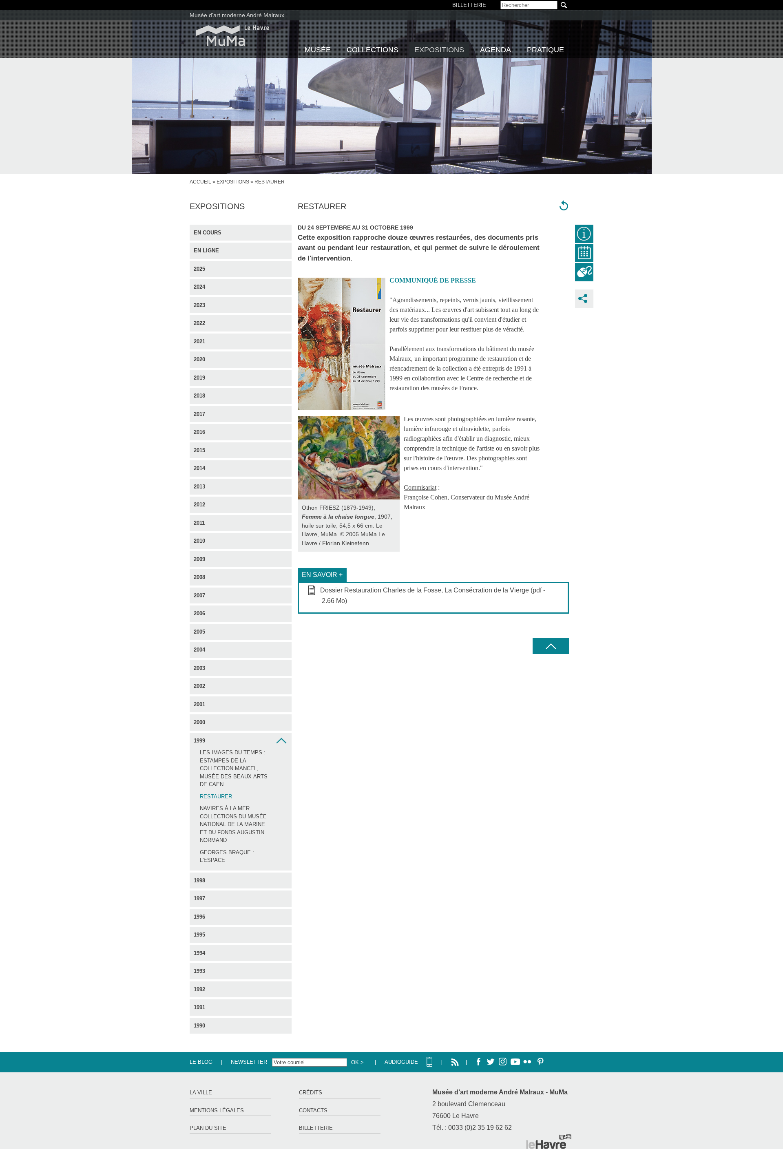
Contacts (313, 1110)
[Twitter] (490, 1062)
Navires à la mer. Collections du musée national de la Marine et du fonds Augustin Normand (233, 824)
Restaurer (216, 796)
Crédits (310, 1092)
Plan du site (208, 1128)
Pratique (545, 50)
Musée (318, 50)
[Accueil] (232, 35)
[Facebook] (478, 1062)
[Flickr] (527, 1062)
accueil (200, 182)
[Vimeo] (515, 1062)
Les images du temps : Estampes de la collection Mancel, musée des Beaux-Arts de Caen (234, 768)
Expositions (439, 50)
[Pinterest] (539, 1062)
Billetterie (316, 1128)
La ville (201, 1092)
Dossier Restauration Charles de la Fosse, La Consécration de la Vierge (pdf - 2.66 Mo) (432, 595)
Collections (372, 50)
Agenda (495, 50)
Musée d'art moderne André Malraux (237, 15)
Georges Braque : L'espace (227, 856)
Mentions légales (217, 1110)
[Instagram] (503, 1062)
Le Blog (201, 1062)
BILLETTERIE (469, 5)
